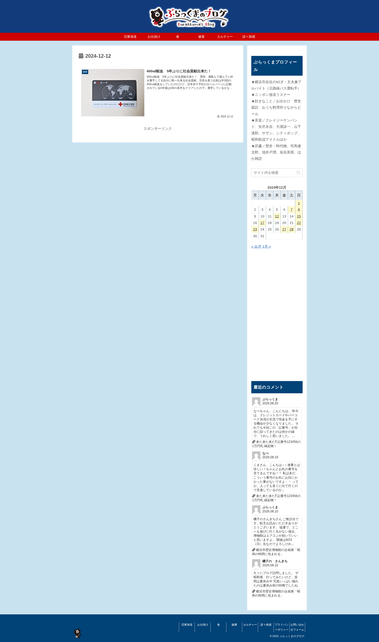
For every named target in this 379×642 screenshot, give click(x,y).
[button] (298, 172)
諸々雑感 (265, 624)
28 (292, 229)
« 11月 (256, 247)
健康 (234, 624)
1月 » (266, 247)
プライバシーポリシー (282, 627)
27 (284, 229)
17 (262, 223)
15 (299, 216)
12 (277, 216)
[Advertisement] (277, 315)
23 (255, 229)
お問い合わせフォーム (297, 627)
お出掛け (202, 624)
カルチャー (250, 624)
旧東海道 (186, 624)
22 (299, 223)
